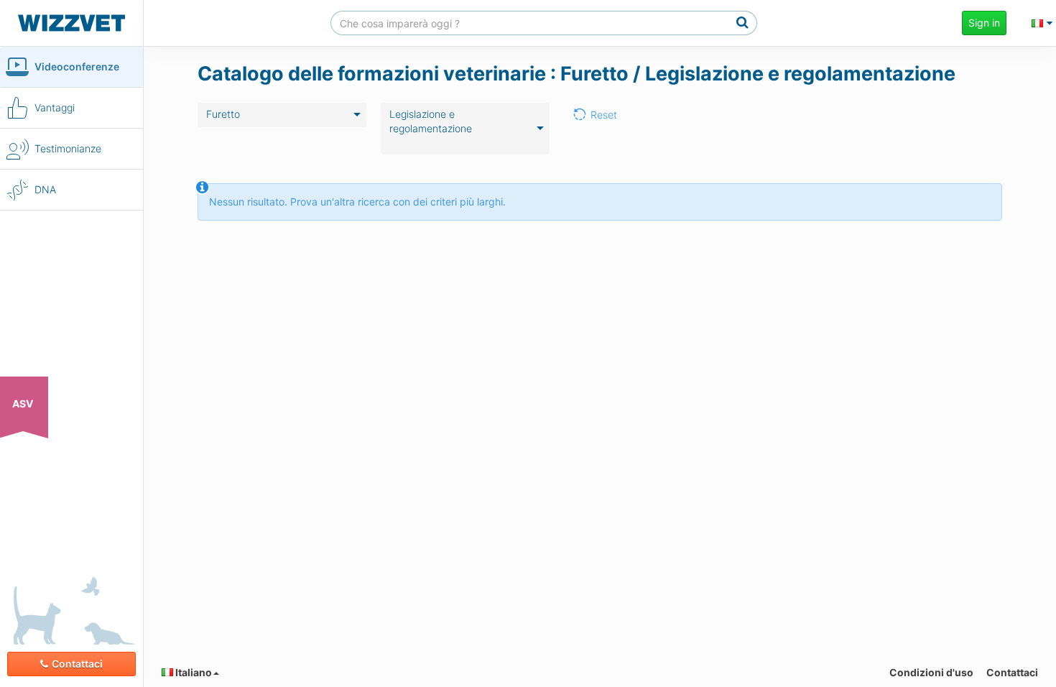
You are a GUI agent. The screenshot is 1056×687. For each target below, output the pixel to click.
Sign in (984, 23)
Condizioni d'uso (931, 672)
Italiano (192, 672)
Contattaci (77, 664)
